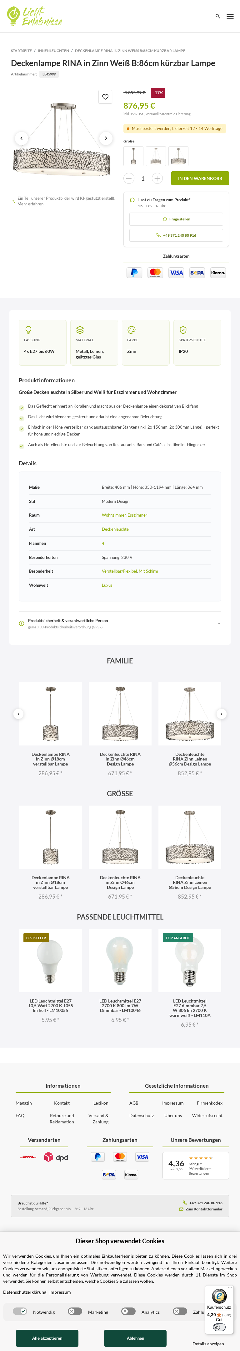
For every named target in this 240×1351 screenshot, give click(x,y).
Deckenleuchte (115, 529)
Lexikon (100, 1103)
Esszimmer (137, 515)
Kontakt (62, 1103)
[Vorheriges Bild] (21, 138)
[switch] (20, 1311)
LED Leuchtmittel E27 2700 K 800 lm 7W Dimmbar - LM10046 (120, 1005)
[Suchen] (217, 16)
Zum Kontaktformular (204, 1209)
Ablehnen (135, 1338)
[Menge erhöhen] (157, 178)
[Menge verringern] (128, 178)
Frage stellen (179, 219)
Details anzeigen (208, 1343)
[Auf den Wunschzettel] (105, 97)
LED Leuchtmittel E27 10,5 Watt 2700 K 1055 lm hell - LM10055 (50, 1005)
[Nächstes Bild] (106, 138)
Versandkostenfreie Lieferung (168, 114)
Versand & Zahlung (98, 1118)
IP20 (183, 351)
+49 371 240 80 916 (205, 1202)
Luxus (107, 585)
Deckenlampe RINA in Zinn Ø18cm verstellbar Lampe (51, 758)
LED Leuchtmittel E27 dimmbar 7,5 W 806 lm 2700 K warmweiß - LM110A (190, 1008)
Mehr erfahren (30, 204)
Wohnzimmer (114, 515)
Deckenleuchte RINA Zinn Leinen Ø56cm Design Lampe (190, 758)
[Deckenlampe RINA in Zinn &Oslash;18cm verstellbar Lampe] (133, 156)
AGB (133, 1103)
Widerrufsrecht (207, 1115)
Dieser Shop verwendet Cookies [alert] (120, 1241)
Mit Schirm (148, 571)
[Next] (221, 714)
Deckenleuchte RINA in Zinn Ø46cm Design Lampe (120, 758)
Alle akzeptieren (47, 1338)
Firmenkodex (209, 1103)
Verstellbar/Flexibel (119, 571)
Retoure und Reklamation (62, 1118)
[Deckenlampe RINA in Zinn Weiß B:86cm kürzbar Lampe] (64, 138)
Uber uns (173, 1115)
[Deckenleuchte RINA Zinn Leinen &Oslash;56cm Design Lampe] (178, 156)
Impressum (173, 1103)
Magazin (24, 1103)
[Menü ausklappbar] (230, 16)
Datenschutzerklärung (24, 1292)
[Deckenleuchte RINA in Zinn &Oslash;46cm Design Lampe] (156, 156)
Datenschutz (141, 1115)
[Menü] (230, 1289)
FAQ (20, 1115)
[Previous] (18, 714)
